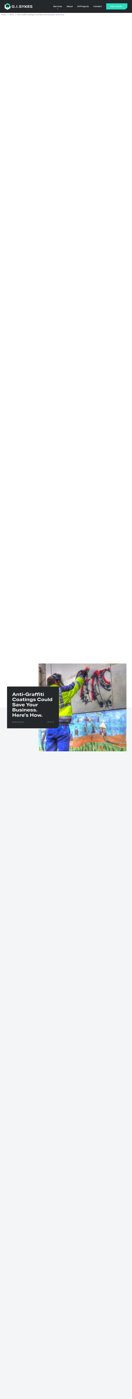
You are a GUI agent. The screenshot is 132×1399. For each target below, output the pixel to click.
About (70, 6)
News (12, 14)
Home (4, 14)
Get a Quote (116, 6)
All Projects (83, 6)
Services (57, 6)
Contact (97, 6)
